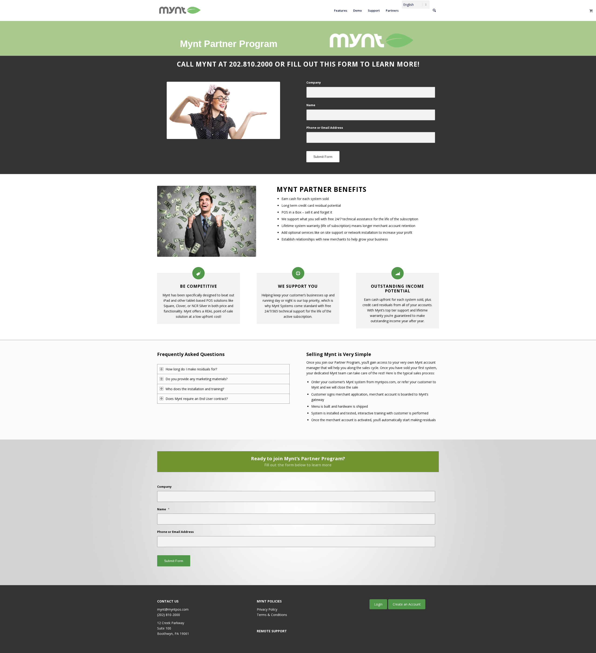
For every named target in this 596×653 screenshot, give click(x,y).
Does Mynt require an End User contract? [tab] (197, 398)
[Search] (434, 10)
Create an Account (407, 604)
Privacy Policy (267, 609)
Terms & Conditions (272, 614)
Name (312, 105)
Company (313, 83)
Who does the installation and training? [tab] (195, 389)
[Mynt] (179, 10)
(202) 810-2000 (168, 614)
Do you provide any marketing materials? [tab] (196, 379)
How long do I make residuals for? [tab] (191, 369)
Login (378, 604)
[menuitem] (340, 10)
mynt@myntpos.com (173, 609)
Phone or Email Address (324, 128)
